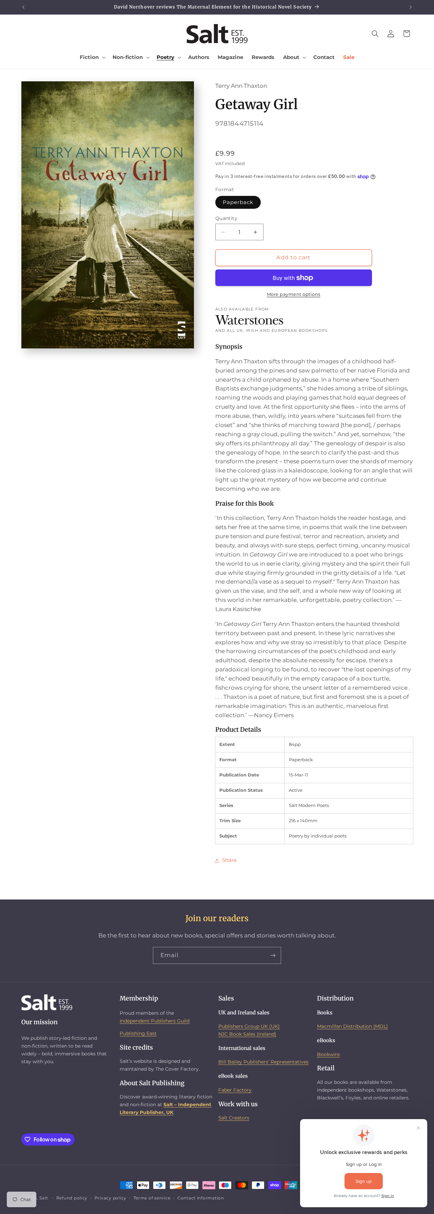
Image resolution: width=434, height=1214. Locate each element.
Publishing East (138, 1033)
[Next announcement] (410, 7)
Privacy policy (110, 1198)
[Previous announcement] (23, 7)
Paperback (238, 202)
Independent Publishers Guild (155, 1021)
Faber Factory (235, 1090)
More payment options (294, 294)
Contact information (200, 1198)
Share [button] (229, 860)
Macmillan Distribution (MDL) (352, 1027)
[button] (92, 57)
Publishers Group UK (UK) (249, 1027)
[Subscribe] (273, 955)
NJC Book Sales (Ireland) (247, 1034)
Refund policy (72, 1198)
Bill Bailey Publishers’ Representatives (263, 1062)
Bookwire (328, 1054)
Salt (43, 1198)
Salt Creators (233, 1118)
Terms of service (152, 1198)
